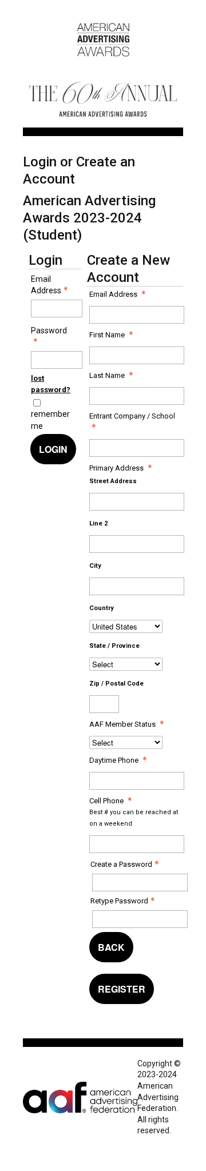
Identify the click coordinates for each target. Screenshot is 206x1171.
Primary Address (116, 468)
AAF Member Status (122, 724)
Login (53, 449)
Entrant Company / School (132, 416)
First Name (107, 334)
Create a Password (121, 864)
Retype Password (119, 901)
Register (121, 988)
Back (111, 947)
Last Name (107, 375)
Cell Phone (106, 800)
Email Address (46, 284)
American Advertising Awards (103, 62)
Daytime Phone (113, 760)
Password (49, 330)
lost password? (50, 384)
